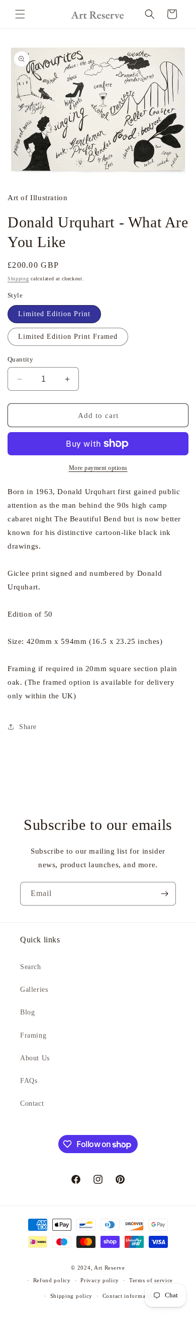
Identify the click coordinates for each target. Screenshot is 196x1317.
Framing (33, 1035)
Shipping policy (71, 1296)
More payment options (98, 467)
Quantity (20, 359)
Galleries (34, 989)
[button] (20, 14)
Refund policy (52, 1280)
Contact (32, 1103)
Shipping (18, 278)
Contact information (129, 1296)
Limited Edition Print (54, 314)
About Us (35, 1058)
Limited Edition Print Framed (68, 336)
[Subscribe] (164, 894)
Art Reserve (109, 1268)
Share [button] (28, 727)
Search (30, 967)
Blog (27, 1012)
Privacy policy (99, 1280)
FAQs (28, 1081)
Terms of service (151, 1280)
